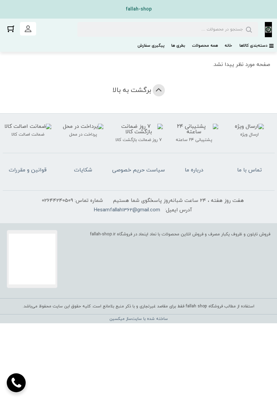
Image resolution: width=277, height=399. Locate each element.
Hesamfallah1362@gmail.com (127, 210)
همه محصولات (205, 45)
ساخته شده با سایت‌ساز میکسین (138, 319)
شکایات (83, 170)
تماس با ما (249, 170)
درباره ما (194, 170)
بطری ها (178, 45)
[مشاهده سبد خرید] (11, 28)
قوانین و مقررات (28, 170)
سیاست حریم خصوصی (138, 170)
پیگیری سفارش (151, 45)
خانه (228, 45)
